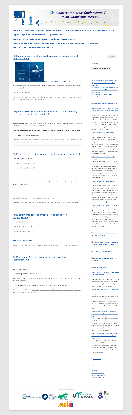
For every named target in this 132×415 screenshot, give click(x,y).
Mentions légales (62, 389)
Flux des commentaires (98, 375)
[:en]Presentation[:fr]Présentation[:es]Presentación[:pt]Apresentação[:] (37, 30)
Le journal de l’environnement (102, 251)
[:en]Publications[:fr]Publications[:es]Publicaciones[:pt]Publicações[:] (90, 30)
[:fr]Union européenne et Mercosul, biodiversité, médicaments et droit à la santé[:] (45, 57)
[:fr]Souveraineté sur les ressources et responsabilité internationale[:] (39, 258)
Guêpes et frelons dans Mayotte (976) (103, 132)
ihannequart (40, 99)
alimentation (35, 290)
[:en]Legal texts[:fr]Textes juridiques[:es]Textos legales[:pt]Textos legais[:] (38, 35)
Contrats (34, 140)
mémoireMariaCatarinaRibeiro (22, 240)
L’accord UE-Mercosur (98, 97)
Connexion (95, 370)
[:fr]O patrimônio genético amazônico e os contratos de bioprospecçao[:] (41, 216)
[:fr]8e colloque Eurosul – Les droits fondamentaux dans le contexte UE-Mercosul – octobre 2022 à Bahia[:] (105, 90)
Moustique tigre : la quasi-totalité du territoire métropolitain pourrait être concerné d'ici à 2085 (105, 336)
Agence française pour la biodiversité (105, 103)
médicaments (59, 97)
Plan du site (71, 389)
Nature (65, 97)
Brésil (33, 203)
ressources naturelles (19, 99)
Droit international (42, 140)
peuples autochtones (74, 97)
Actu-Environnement (99, 267)
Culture (34, 97)
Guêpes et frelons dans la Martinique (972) (104, 205)
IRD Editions (97, 359)
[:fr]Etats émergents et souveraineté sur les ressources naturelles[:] (47, 154)
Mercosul (44, 245)
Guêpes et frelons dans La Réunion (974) (103, 157)
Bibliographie (93, 43)
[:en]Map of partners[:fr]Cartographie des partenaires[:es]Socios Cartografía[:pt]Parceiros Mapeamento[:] (49, 43)
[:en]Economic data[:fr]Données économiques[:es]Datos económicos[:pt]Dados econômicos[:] (44, 39)
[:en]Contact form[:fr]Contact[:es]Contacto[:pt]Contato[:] (33, 48)
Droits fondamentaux (43, 97)
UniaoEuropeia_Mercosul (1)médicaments (57, 81)
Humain (52, 97)
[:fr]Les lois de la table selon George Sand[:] (104, 80)
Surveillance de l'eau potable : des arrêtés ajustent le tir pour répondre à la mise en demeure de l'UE (105, 314)
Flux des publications (98, 373)
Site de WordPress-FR (98, 377)
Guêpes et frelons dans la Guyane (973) (103, 181)
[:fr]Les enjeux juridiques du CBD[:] (102, 94)
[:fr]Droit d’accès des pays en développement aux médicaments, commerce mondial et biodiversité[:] (45, 113)
